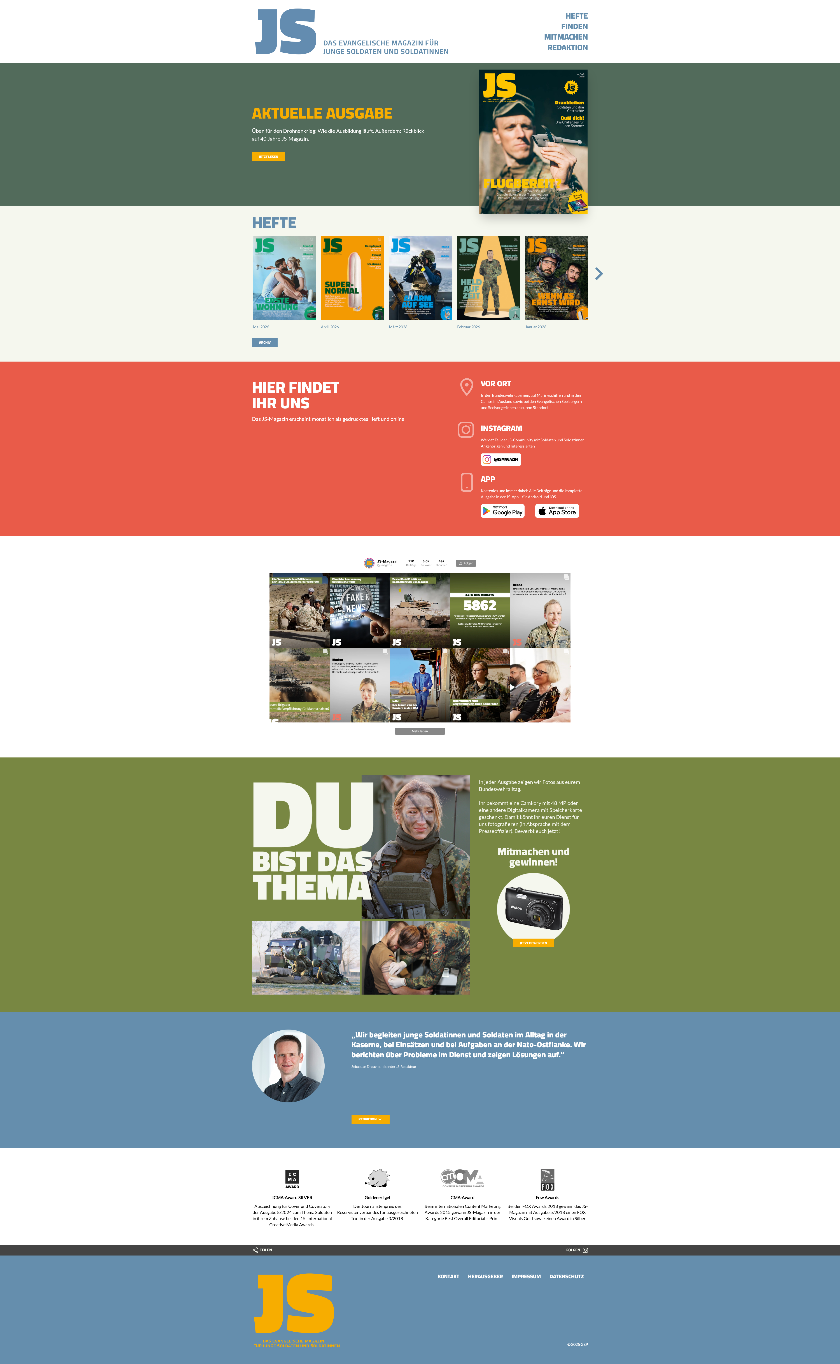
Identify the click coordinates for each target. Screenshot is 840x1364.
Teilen (265, 1250)
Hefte (577, 15)
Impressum (526, 1276)
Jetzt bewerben (533, 943)
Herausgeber (485, 1276)
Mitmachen (566, 36)
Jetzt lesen (268, 156)
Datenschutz (567, 1276)
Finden (574, 26)
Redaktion (568, 47)
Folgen (573, 1250)
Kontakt (448, 1276)
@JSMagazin (505, 459)
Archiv (265, 342)
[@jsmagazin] (369, 563)
